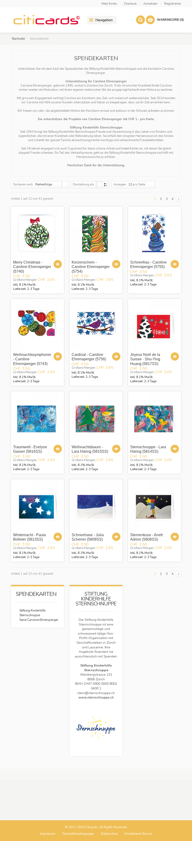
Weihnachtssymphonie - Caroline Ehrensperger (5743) (32, 359)
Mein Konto (109, 4)
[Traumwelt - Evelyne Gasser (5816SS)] (37, 417)
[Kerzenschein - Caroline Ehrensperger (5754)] (96, 233)
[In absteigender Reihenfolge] (65, 184)
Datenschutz (109, 834)
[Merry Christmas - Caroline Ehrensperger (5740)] (37, 233)
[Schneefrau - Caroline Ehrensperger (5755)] (154, 233)
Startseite (18, 39)
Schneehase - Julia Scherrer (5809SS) (88, 537)
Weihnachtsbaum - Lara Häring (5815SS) (90, 449)
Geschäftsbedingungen (78, 834)
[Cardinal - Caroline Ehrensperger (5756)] (96, 325)
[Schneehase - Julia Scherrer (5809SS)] (96, 505)
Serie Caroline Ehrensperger (38, 620)
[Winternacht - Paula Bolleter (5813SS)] (37, 505)
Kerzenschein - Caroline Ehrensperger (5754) (91, 266)
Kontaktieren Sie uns (138, 834)
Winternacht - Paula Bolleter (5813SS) (29, 537)
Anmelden (150, 4)
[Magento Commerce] (46, 20)
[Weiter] (178, 199)
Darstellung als (83, 184)
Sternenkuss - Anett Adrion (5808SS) (146, 537)
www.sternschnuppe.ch (96, 697)
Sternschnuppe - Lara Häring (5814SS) (148, 449)
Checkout (130, 4)
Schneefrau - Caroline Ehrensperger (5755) (148, 264)
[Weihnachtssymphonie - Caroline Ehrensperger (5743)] (37, 325)
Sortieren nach (23, 184)
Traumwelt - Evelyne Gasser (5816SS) (30, 449)
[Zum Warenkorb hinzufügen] (58, 264)
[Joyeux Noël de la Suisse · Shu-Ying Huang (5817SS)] (154, 325)
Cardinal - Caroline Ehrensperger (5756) (89, 357)
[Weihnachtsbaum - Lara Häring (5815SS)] (96, 417)
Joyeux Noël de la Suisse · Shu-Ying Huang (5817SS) (145, 359)
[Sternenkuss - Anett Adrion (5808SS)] (154, 505)
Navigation (104, 20)
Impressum (47, 834)
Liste (106, 184)
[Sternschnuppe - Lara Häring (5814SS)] (154, 417)
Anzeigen (119, 184)
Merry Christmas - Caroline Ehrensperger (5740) (32, 266)
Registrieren (172, 4)
